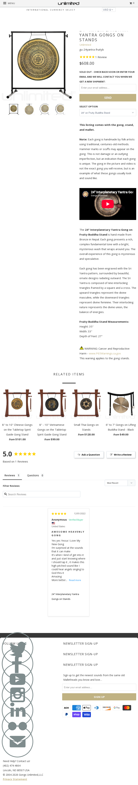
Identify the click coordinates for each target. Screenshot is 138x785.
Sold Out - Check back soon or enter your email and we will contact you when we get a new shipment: (107, 76)
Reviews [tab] (9, 475)
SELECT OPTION (88, 106)
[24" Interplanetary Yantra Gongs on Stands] (39, 64)
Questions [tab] (33, 475)
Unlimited (85, 44)
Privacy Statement (15, 779)
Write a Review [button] (123, 454)
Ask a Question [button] (91, 454)
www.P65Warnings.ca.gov (105, 353)
